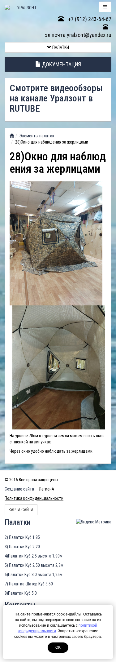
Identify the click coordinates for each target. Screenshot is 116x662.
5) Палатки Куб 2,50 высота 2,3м (34, 565)
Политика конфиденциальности (34, 498)
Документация (61, 64)
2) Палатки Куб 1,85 (22, 537)
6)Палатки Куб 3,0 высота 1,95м (33, 574)
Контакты (20, 605)
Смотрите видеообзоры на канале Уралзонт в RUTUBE (56, 98)
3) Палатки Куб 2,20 (22, 546)
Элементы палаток (36, 135)
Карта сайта (21, 509)
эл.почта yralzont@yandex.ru (78, 35)
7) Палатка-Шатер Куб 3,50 (29, 583)
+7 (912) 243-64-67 (89, 19)
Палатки (60, 47)
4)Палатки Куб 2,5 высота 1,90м (33, 555)
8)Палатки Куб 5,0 (21, 593)
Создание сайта (19, 489)
